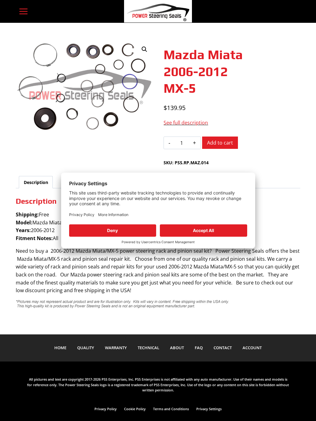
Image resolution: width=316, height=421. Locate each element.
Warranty (116, 347)
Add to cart (220, 142)
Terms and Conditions (171, 409)
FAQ (199, 347)
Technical (148, 347)
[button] (144, 49)
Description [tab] (36, 182)
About (177, 347)
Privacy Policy (105, 409)
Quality (85, 347)
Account (252, 347)
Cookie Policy (135, 409)
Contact (223, 347)
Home (60, 347)
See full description (186, 122)
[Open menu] (23, 11)
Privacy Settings (209, 409)
